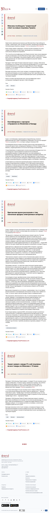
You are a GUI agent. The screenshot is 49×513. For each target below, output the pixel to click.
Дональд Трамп (20, 417)
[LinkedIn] (17, 500)
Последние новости (6, 474)
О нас (27, 474)
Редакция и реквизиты (30, 476)
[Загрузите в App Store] (5, 505)
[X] (8, 500)
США (7, 85)
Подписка (4, 487)
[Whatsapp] (3, 500)
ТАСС (17, 142)
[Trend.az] (5, 9)
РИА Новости (40, 46)
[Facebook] (5, 500)
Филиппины (14, 176)
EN (41, 510)
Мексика (13, 85)
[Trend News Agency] (5, 456)
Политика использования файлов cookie (34, 492)
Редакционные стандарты (31, 479)
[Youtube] (11, 500)
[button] (2, 15)
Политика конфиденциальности (32, 488)
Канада (8, 176)
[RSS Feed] (19, 500)
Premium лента (5, 476)
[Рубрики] (46, 9)
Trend (27, 46)
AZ (43, 510)
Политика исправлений (30, 481)
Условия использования (31, 487)
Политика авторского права (31, 490)
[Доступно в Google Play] (14, 505)
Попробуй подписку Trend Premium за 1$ (18, 98)
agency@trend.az (5, 467)
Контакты (28, 478)
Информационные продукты (8, 488)
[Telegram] (14, 500)
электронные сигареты (11, 327)
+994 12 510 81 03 (5, 466)
